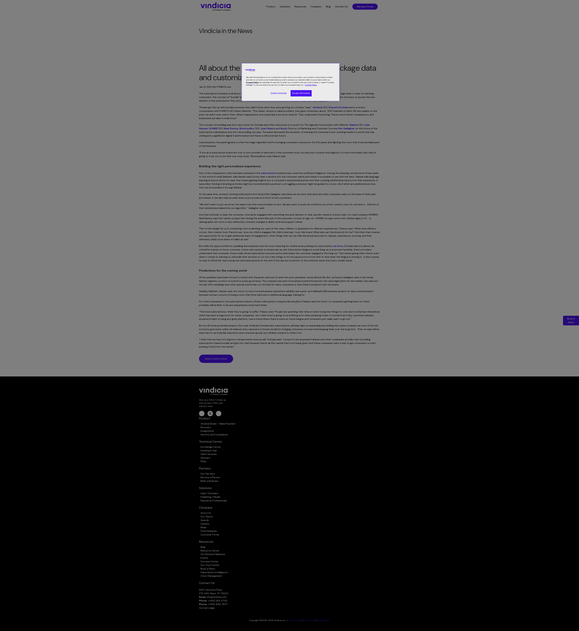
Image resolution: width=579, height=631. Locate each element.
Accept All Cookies (301, 93)
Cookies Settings (279, 93)
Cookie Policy (311, 85)
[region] (291, 82)
